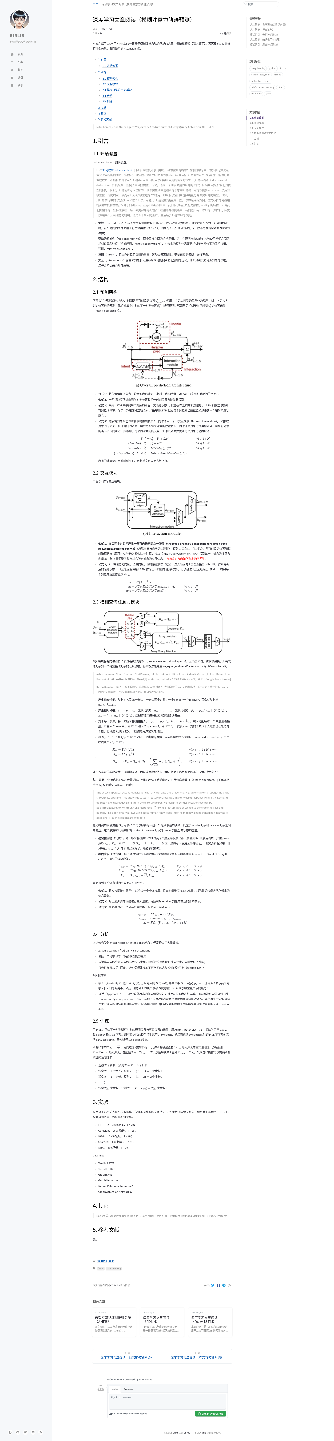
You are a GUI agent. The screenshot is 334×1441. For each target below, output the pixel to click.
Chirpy (187, 1432)
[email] (33, 1432)
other (280, 87)
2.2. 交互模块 (110, 84)
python (272, 68)
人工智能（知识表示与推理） (266, 39)
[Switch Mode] (10, 1432)
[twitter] (25, 1432)
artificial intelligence (261, 81)
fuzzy (100, 1268)
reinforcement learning (262, 87)
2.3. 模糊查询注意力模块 (117, 90)
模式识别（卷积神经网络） (264, 34)
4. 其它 (102, 113)
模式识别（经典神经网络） (264, 44)
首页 (96, 4)
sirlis (100, 33)
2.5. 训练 (107, 101)
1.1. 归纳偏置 (110, 65)
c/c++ (268, 93)
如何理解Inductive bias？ (117, 170)
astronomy (256, 93)
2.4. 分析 (107, 95)
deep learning (114, 1268)
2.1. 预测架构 (110, 78)
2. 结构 (102, 72)
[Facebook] (218, 1285)
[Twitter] (213, 1285)
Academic (102, 1260)
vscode (277, 74)
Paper (111, 1260)
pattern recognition (260, 74)
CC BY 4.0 (115, 1285)
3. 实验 (102, 108)
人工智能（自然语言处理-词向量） (268, 24)
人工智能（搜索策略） (262, 29)
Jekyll (175, 1432)
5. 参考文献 (105, 119)
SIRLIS (17, 35)
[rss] (40, 1432)
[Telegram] (224, 1285)
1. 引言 (102, 59)
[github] (17, 1432)
